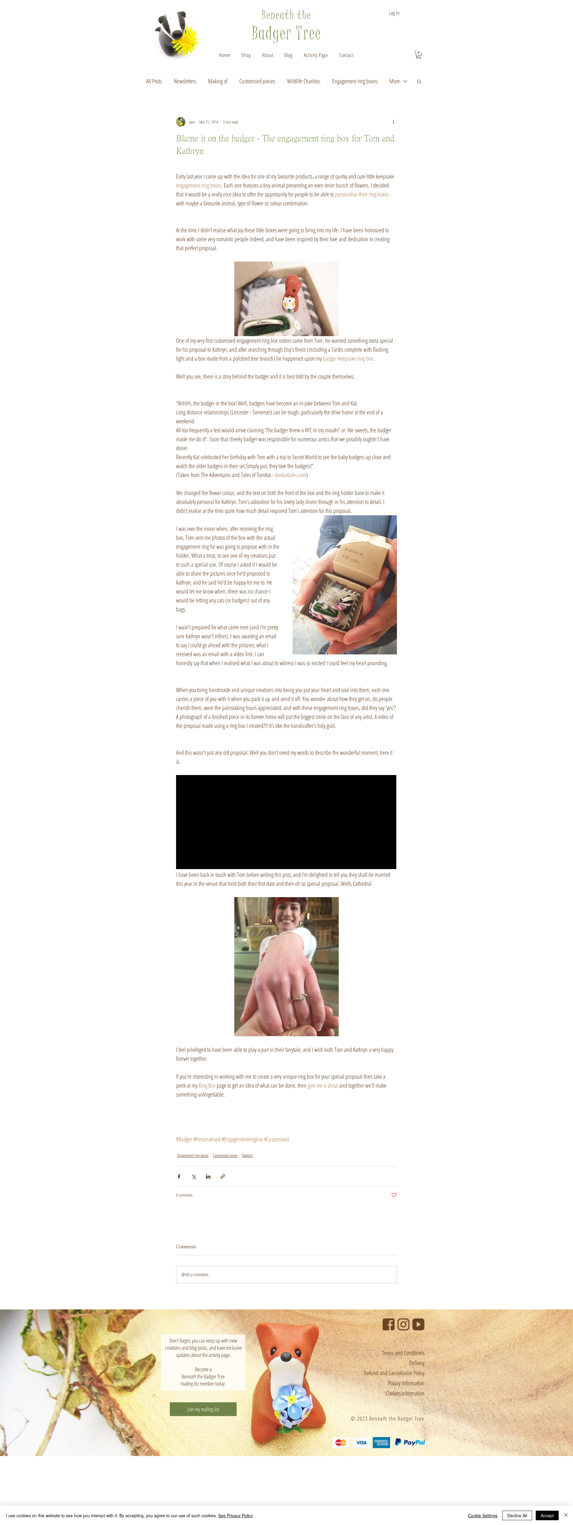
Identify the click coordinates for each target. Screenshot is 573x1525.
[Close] (565, 1515)
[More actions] (393, 121)
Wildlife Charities (303, 81)
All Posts (154, 81)
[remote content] (286, 822)
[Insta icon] (403, 1324)
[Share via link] (223, 1176)
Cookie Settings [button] (482, 1515)
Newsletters (185, 81)
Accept (547, 1515)
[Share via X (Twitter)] (193, 1176)
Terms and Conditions (403, 1353)
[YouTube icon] (418, 1324)
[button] (268, 55)
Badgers (247, 1155)
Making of (217, 81)
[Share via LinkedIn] (208, 1176)
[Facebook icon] (389, 1324)
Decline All (517, 1515)
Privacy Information (406, 1383)
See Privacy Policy (235, 1515)
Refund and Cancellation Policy (394, 1373)
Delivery (416, 1363)
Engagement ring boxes (355, 81)
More (394, 81)
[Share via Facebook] (179, 1176)
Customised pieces (257, 81)
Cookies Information (405, 1393)
